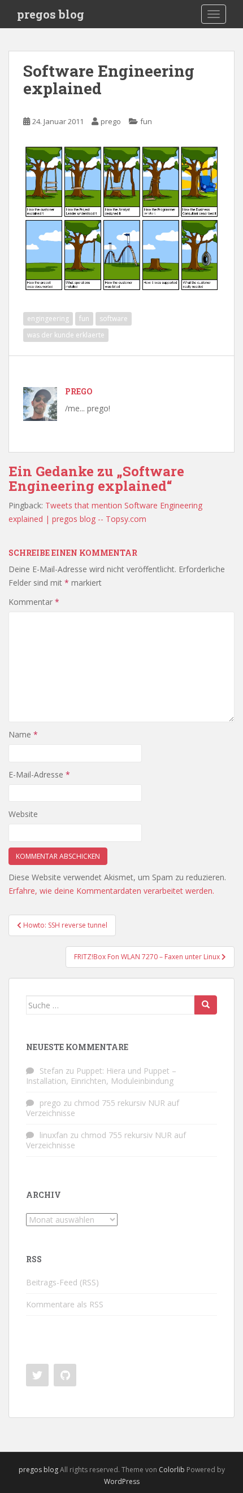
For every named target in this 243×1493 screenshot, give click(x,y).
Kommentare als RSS (64, 1304)
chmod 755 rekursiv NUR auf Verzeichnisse (102, 1107)
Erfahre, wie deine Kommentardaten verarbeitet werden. (111, 890)
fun (146, 121)
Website (23, 814)
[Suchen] (205, 1005)
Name (23, 734)
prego (111, 121)
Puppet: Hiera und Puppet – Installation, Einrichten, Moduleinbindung (101, 1075)
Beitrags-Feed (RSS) (62, 1282)
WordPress (122, 1481)
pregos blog (50, 14)
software (113, 318)
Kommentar (33, 601)
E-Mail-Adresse (39, 774)
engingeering (48, 318)
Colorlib (172, 1469)
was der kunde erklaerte (66, 335)
